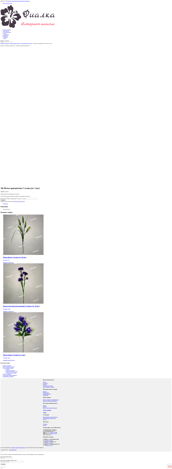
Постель (45, 406)
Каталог (45, 391)
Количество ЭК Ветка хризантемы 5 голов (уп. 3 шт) (13, 198)
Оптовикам (45, 395)
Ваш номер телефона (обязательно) (9, 460)
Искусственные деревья (8, 366)
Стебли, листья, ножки (11, 372)
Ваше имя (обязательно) (6, 456)
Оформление (46, 392)
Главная (2, 43)
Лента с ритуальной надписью (50, 408)
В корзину (3, 200)
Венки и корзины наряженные (50, 401)
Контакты (5, 35)
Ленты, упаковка (7, 374)
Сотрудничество (7, 32)
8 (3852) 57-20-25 (49, 442)
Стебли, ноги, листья (48, 385)
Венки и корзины (7, 365)
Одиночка (45, 383)
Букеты (7, 369)
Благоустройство (47, 394)
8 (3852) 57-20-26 (49, 440)
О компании (6, 34)
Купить (12, 262)
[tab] (87, 203)
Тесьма (44, 405)
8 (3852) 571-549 (48, 445)
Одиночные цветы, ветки (27, 43)
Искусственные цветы (15, 43)
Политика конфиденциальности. (18, 447)
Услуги (4, 33)
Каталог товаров (7, 29)
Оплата (44, 425)
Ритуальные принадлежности (10, 375)
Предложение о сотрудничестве (50, 417)
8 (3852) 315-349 (53, 432)
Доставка (45, 424)
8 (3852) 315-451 (53, 433)
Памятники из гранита (8, 376)
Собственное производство (49, 418)
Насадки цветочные (10, 370)
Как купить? (6, 31)
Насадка (45, 384)
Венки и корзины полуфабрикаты (51, 399)
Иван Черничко (12, 449)
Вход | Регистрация (7, 3)
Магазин (7, 43)
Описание (5, 203)
